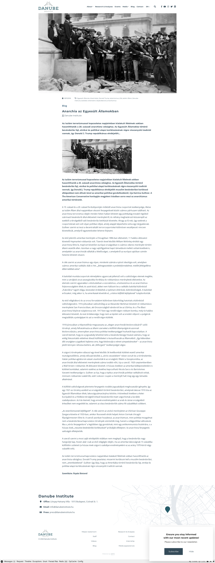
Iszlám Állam (127, 98)
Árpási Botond (101, 101)
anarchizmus (111, 101)
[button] (90, 6)
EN (147, 7)
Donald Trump (104, 98)
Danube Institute (73, 115)
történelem (92, 101)
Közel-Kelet (94, 98)
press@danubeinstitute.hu (62, 512)
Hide (191, 551)
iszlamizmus (114, 98)
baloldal (84, 101)
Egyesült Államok (83, 98)
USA (120, 98)
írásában (115, 196)
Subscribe (174, 551)
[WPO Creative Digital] (107, 554)
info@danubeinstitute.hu (62, 507)
